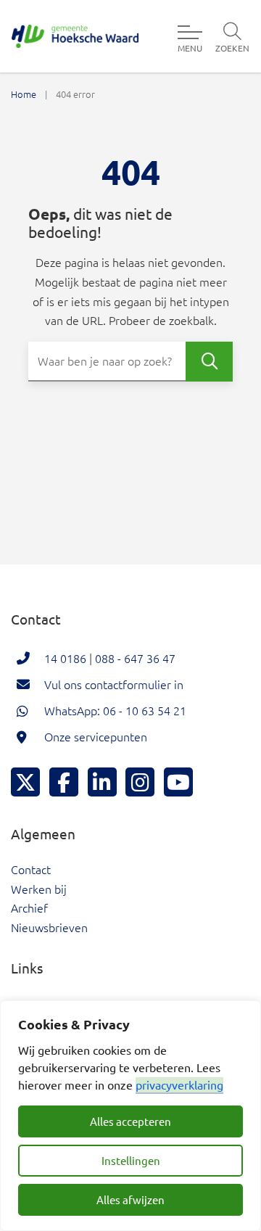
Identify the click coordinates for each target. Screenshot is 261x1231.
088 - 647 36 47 (135, 658)
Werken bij (39, 889)
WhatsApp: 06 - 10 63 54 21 (115, 710)
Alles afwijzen (130, 1199)
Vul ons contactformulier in (113, 684)
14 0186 (65, 658)
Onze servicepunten (95, 736)
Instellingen (131, 1160)
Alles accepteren (130, 1121)
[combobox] (130, 362)
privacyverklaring (179, 1084)
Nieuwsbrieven (49, 927)
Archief (29, 907)
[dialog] (130, 1115)
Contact (31, 869)
